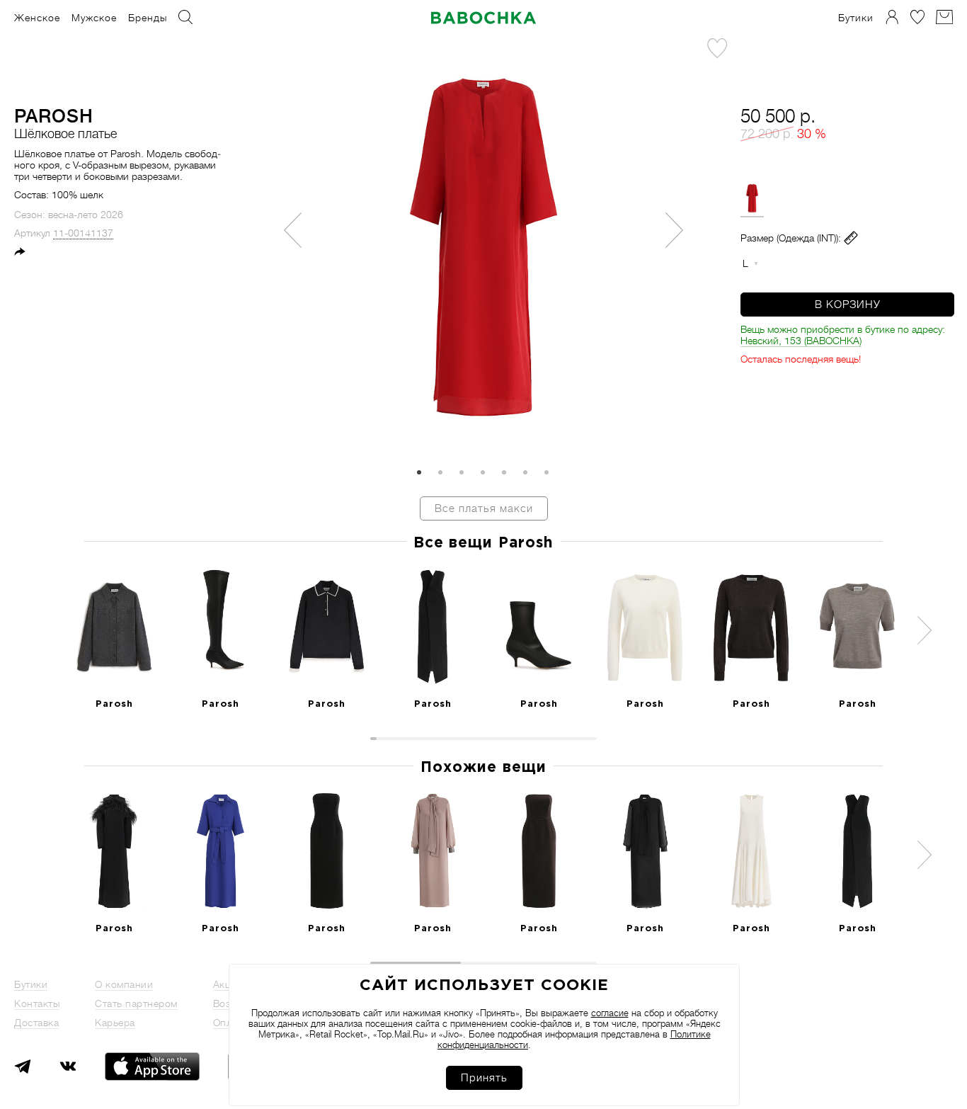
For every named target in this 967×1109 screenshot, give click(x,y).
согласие (610, 1013)
